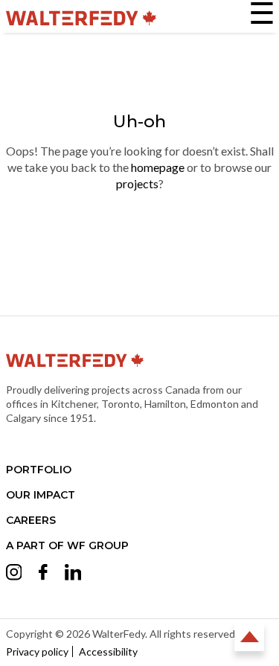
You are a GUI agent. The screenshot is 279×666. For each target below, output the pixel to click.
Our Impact (40, 495)
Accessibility (108, 651)
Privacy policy (37, 651)
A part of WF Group (67, 545)
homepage (158, 167)
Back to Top (249, 636)
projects (137, 183)
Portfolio (38, 469)
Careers (31, 520)
